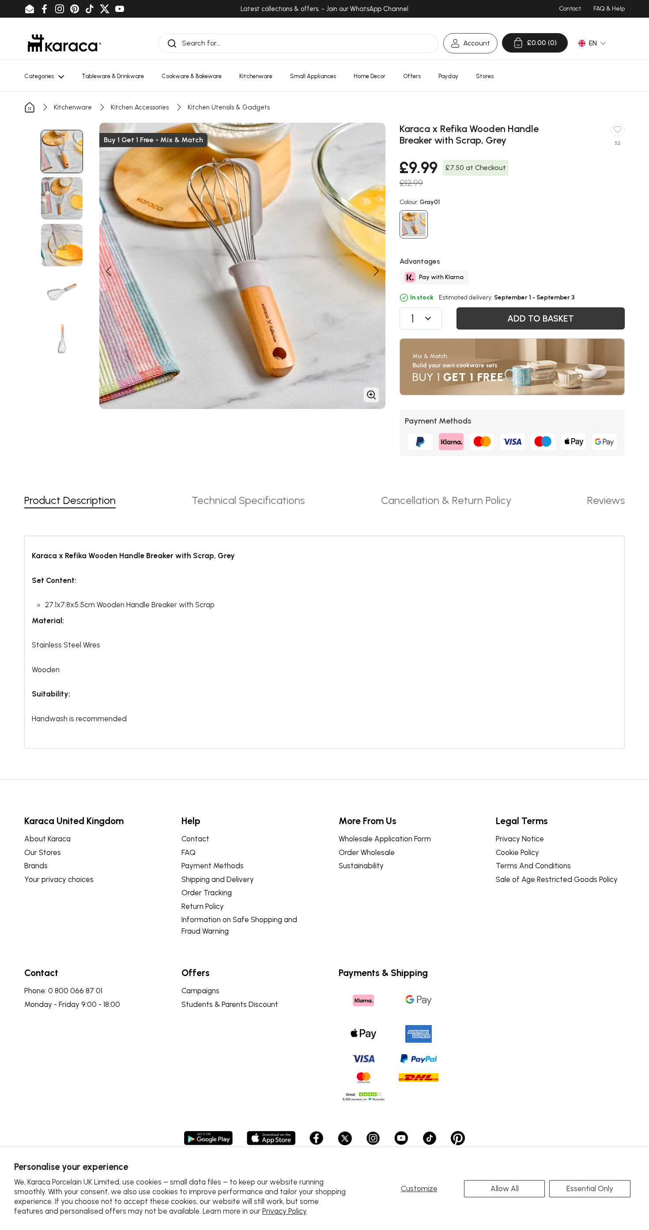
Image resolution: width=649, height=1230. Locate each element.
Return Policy (202, 906)
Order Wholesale (367, 852)
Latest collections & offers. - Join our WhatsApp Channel (324, 8)
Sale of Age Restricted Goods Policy (557, 879)
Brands (36, 865)
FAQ (188, 852)
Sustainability (361, 865)
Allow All (505, 1188)
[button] (108, 271)
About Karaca (47, 838)
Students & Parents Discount (229, 1004)
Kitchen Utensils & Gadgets (229, 107)
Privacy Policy (284, 1211)
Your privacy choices (59, 879)
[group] (62, 151)
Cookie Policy (517, 852)
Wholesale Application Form (385, 838)
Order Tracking (206, 892)
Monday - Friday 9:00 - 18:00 (72, 1004)
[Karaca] (64, 43)
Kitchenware (73, 107)
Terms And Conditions (533, 865)
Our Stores (42, 852)
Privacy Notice (520, 838)
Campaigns (200, 990)
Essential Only (589, 1188)
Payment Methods (212, 865)
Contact (195, 838)
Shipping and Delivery (217, 879)
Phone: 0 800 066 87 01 (63, 990)
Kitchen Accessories (140, 107)
